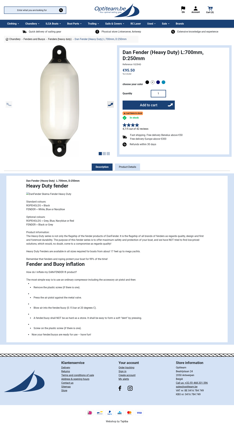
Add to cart (148, 105)
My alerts (124, 379)
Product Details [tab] (127, 166)
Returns (65, 371)
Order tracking (126, 367)
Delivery (65, 367)
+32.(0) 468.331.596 (196, 382)
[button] (210, 10)
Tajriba (124, 421)
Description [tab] (102, 166)
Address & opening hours (75, 379)
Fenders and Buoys (34, 39)
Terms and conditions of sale (77, 375)
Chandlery (15, 39)
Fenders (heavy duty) (60, 39)
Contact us (67, 382)
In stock (134, 117)
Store (64, 390)
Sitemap (66, 386)
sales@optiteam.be (186, 386)
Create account (127, 375)
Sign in (122, 371)
